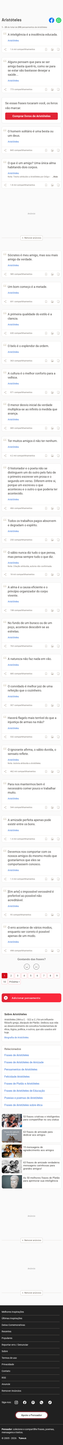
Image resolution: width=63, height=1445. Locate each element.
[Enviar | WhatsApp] (58, 20)
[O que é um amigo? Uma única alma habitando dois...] (52, 185)
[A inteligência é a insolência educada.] (52, 49)
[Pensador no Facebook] (24, 1402)
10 (4, 981)
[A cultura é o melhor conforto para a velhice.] (52, 392)
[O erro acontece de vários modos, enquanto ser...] (52, 950)
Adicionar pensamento (26, 997)
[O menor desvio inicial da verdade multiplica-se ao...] (52, 428)
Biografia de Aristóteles (16, 1037)
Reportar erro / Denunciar (15, 1344)
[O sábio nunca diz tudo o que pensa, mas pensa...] (52, 574)
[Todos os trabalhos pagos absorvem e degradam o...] (52, 540)
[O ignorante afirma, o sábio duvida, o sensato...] (52, 771)
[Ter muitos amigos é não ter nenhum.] (52, 455)
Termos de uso (9, 1358)
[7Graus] (22, 1438)
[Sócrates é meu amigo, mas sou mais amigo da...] (52, 274)
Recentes (6, 1331)
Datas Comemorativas (13, 1325)
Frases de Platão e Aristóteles (21, 1083)
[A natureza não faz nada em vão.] (52, 673)
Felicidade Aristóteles (17, 1076)
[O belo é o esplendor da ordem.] (52, 360)
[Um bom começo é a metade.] (52, 301)
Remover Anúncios (11, 1390)
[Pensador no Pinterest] (33, 1402)
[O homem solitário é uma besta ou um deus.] (52, 150)
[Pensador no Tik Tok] (50, 1402)
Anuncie (6, 1384)
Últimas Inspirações (12, 1318)
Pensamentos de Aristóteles (20, 1069)
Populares (7, 1338)
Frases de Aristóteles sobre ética (23, 1105)
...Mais (55, 177)
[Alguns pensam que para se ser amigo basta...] (52, 89)
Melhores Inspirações (13, 1311)
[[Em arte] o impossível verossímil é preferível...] (52, 914)
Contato (6, 1371)
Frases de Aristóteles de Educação (24, 1090)
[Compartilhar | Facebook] (51, 20)
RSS (4, 1377)
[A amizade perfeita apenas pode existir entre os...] (52, 839)
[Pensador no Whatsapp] (41, 1402)
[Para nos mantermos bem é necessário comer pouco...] (52, 807)
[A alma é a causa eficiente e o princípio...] (52, 610)
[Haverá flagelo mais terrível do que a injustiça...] (52, 737)
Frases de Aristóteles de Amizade (24, 1062)
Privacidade (8, 1364)
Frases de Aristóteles (16, 1055)
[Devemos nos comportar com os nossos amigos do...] (52, 879)
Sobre (5, 1351)
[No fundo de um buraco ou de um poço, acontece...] (52, 646)
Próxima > (14, 981)
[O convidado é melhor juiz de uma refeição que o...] (52, 705)
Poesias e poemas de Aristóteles (23, 1098)
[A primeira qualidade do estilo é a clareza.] (52, 333)
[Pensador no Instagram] (16, 1402)
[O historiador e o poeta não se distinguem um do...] (52, 508)
